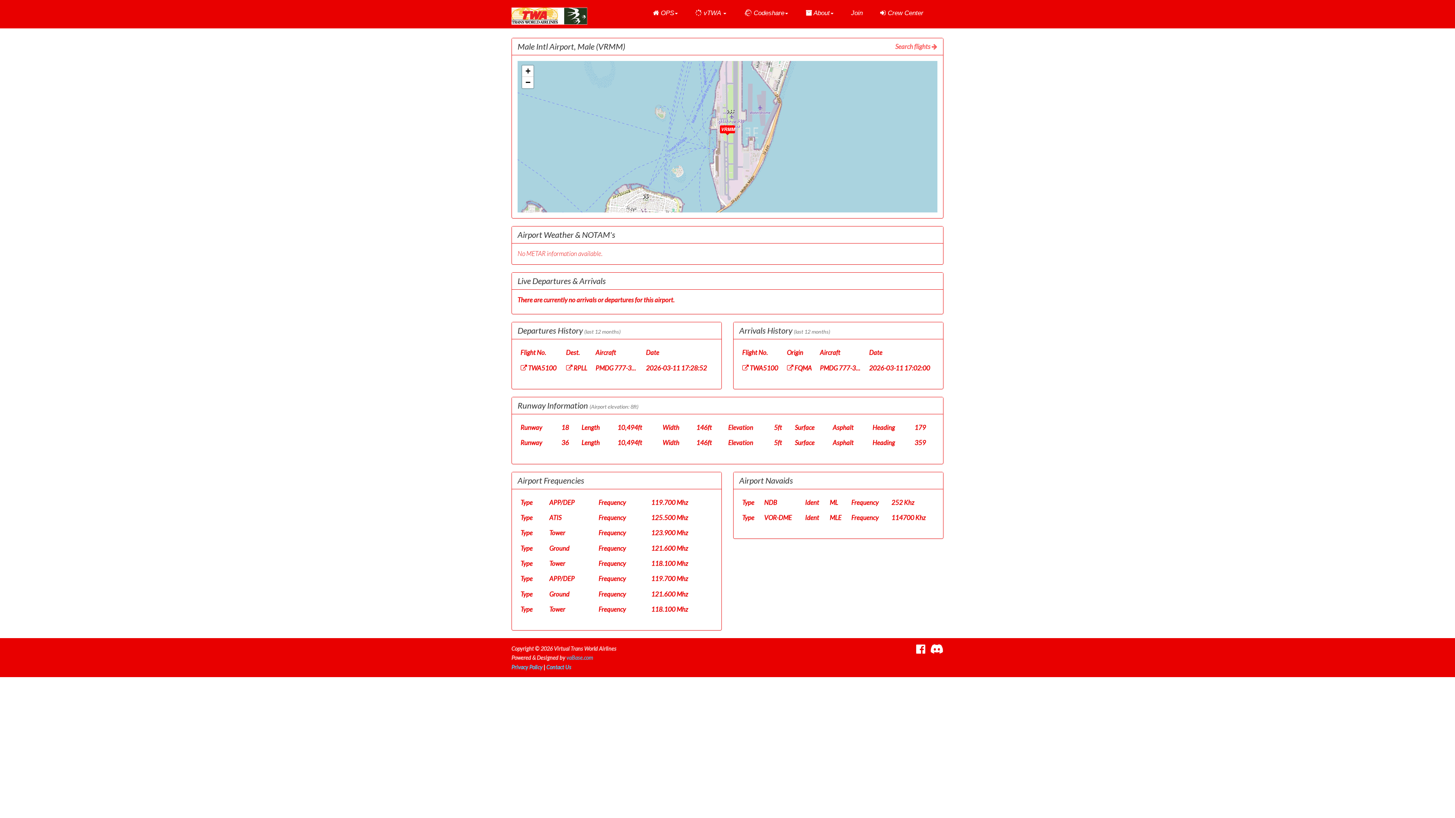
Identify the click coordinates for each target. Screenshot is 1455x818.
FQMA (802, 368)
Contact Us (558, 667)
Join (857, 13)
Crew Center (904, 13)
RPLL (580, 368)
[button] (665, 13)
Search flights (913, 46)
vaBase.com (579, 657)
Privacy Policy (527, 667)
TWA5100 (542, 368)
